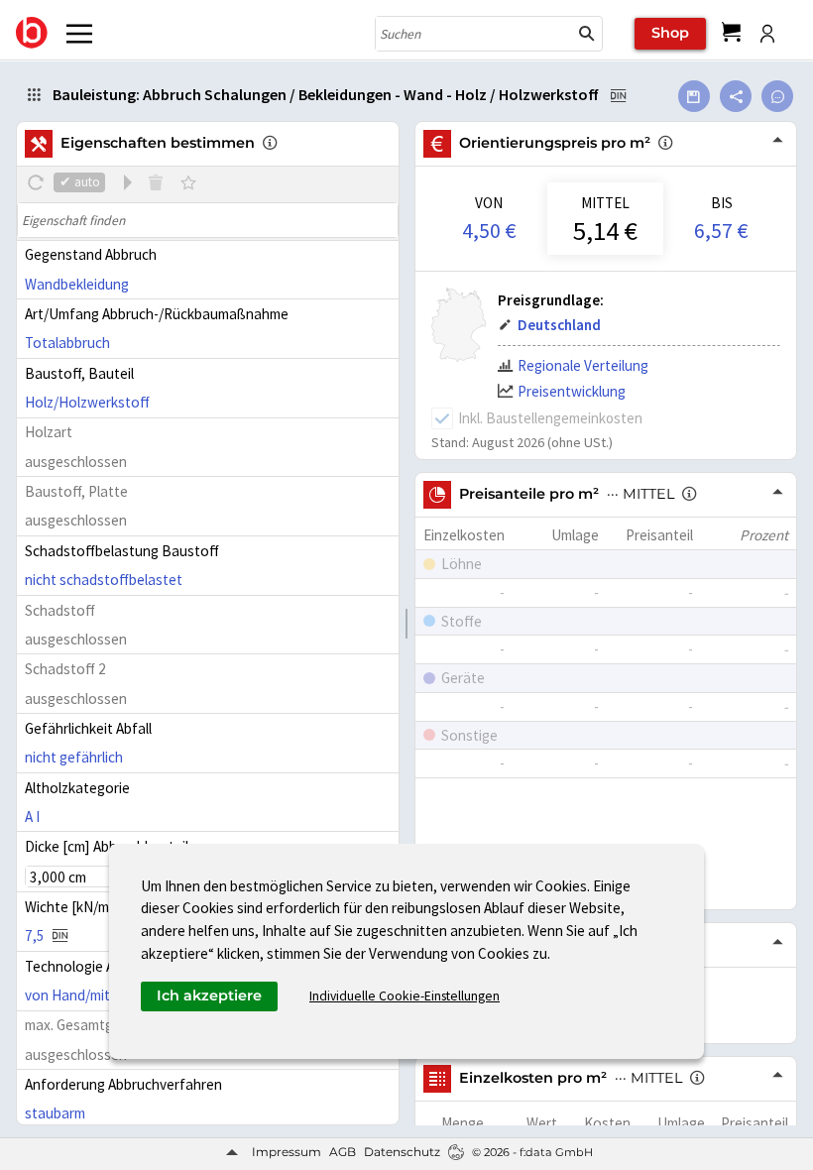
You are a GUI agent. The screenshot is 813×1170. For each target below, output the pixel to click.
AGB (342, 1151)
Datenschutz (402, 1151)
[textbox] (207, 220)
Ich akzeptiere (209, 995)
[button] (587, 34)
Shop (670, 33)
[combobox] (474, 34)
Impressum (286, 1151)
